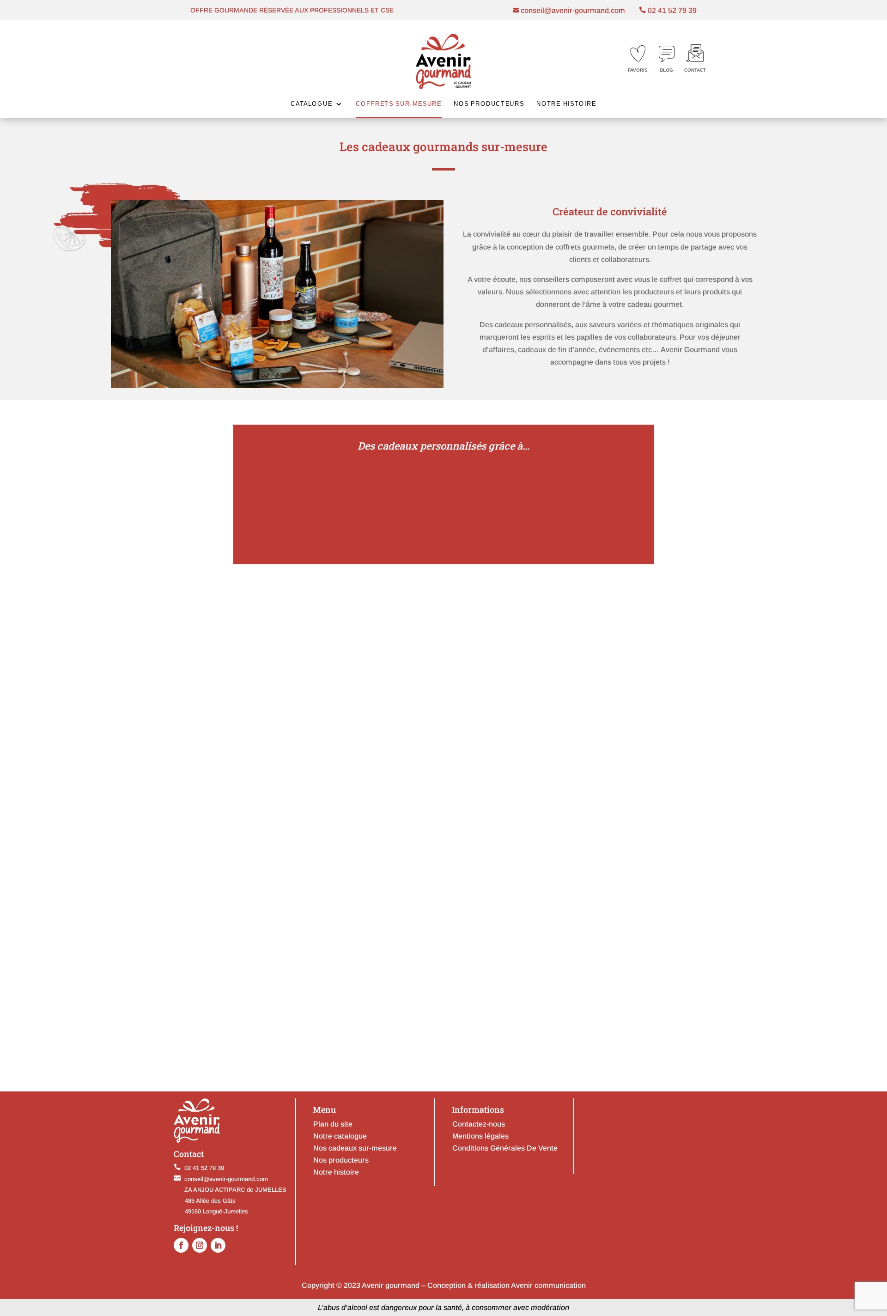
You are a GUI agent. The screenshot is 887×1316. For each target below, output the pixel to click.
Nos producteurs (489, 103)
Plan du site (332, 1124)
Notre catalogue (340, 1136)
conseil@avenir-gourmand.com (572, 10)
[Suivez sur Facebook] (181, 1245)
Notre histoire (566, 103)
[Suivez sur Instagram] (199, 1245)
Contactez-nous (478, 1124)
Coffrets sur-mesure (399, 103)
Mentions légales (480, 1136)
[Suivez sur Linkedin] (218, 1245)
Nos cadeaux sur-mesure (355, 1148)
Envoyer (615, 1029)
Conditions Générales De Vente (505, 1148)
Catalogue (311, 103)
